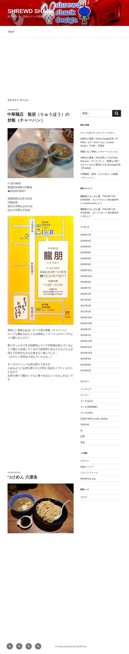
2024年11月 (86, 270)
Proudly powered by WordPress (71, 646)
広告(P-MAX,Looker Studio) (94, 418)
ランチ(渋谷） (87, 413)
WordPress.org (87, 478)
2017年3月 (85, 305)
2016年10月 (86, 323)
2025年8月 (85, 252)
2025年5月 (85, 264)
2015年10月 (86, 353)
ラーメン (84, 395)
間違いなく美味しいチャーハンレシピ (99, 151)
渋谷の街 (84, 424)
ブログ (11, 31)
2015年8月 (85, 364)
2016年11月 (86, 317)
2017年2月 (85, 311)
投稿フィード (87, 467)
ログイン (84, 461)
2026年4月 (85, 246)
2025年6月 (85, 258)
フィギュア (85, 389)
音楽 (82, 442)
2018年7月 (85, 288)
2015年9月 (85, 358)
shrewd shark (31, 11)
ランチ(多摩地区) (88, 407)
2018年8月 (85, 282)
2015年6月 (85, 370)
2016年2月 (85, 329)
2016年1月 (85, 335)
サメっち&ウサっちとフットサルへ (97, 132)
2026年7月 (85, 234)
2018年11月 (86, 276)
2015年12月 (86, 341)
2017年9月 (85, 300)
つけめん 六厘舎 (22, 477)
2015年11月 (86, 347)
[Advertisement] (64, 75)
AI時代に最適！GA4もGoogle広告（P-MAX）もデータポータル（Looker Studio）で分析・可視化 (99, 142)
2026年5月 (85, 240)
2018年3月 (85, 294)
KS (84, 216)
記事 (82, 436)
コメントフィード (89, 472)
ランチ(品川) (86, 401)
